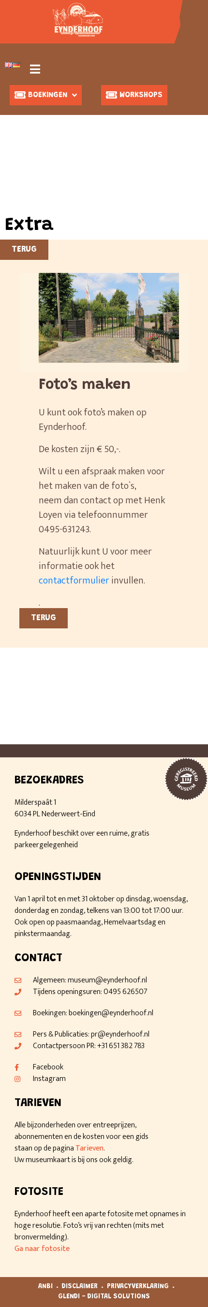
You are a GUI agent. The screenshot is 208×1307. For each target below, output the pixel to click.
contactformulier (74, 580)
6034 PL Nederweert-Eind (55, 814)
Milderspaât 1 (35, 802)
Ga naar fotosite (42, 1248)
